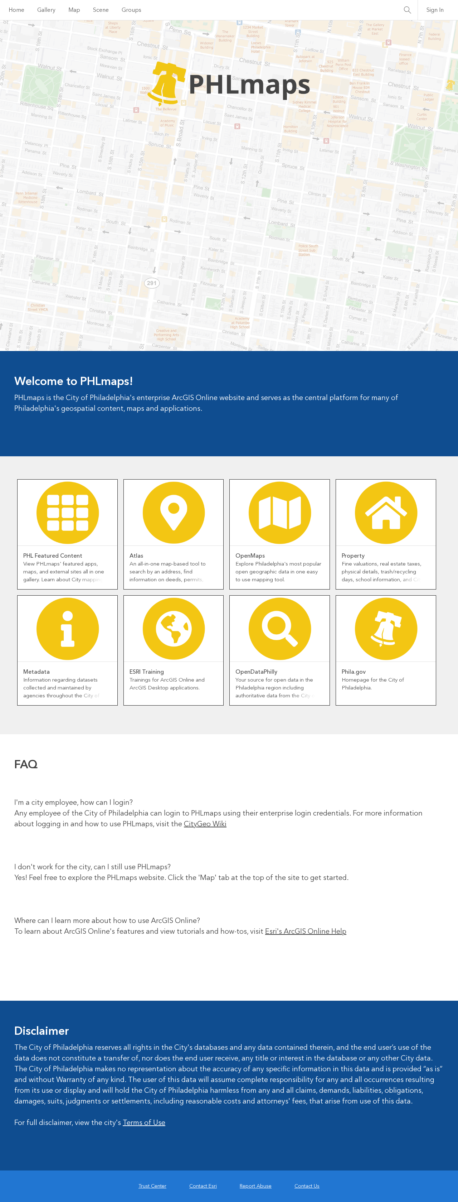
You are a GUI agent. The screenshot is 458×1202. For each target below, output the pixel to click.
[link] (67, 784)
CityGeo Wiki (205, 1074)
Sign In (435, 10)
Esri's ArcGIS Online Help (305, 1181)
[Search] (408, 10)
